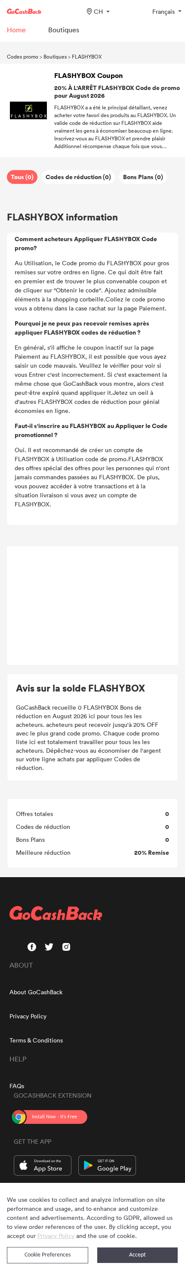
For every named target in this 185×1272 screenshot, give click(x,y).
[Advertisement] (92, 606)
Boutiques (55, 56)
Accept (137, 1255)
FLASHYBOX (87, 56)
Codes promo (22, 56)
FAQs (16, 1086)
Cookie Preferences (48, 1255)
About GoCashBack (35, 992)
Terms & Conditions (36, 1040)
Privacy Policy (27, 1016)
